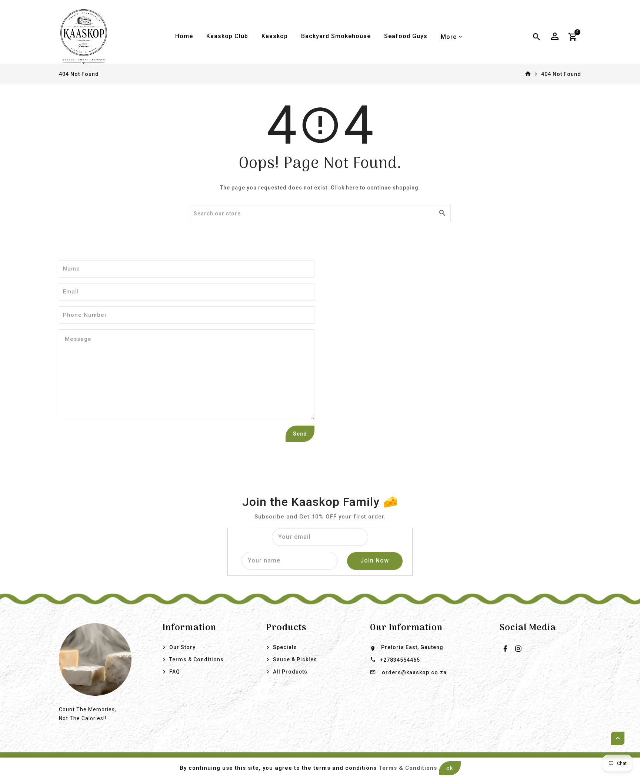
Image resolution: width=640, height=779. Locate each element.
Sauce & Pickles (295, 659)
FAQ (174, 672)
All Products (290, 672)
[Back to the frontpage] (527, 74)
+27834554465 (400, 660)
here (352, 188)
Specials (285, 647)
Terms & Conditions (196, 659)
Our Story (182, 647)
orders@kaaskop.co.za (414, 672)
